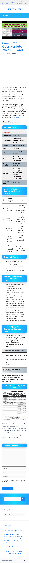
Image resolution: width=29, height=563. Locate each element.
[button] (25, 15)
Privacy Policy (25, 2)
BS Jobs (15, 424)
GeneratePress (23, 560)
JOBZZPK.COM (14, 9)
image (16, 385)
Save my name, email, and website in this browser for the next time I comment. (14, 482)
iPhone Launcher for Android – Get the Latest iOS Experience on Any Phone (14, 540)
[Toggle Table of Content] (18, 122)
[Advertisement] (14, 71)
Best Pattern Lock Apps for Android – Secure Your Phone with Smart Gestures (14, 547)
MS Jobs (15, 426)
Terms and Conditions (19, 2)
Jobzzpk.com (22, 428)
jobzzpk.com (16, 117)
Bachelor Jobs (8, 424)
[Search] (23, 499)
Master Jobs (8, 426)
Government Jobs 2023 (11, 428)
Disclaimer (13, 2)
